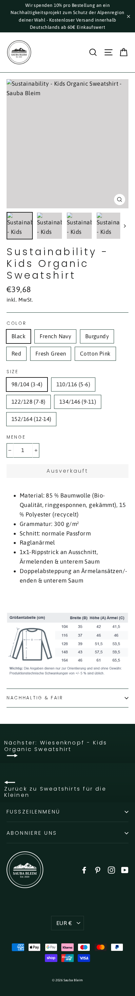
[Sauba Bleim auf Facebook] (84, 869)
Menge (16, 437)
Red (16, 353)
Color (17, 323)
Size (13, 372)
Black (18, 336)
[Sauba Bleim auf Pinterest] (97, 869)
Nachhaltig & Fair (35, 698)
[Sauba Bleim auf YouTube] (124, 869)
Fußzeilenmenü (33, 811)
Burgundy (97, 336)
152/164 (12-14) (31, 419)
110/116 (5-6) (73, 384)
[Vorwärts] (124, 226)
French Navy (55, 336)
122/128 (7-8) (28, 401)
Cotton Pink (95, 353)
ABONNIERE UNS (32, 833)
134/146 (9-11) (77, 401)
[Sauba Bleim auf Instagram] (111, 869)
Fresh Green (50, 353)
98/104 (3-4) (26, 384)
